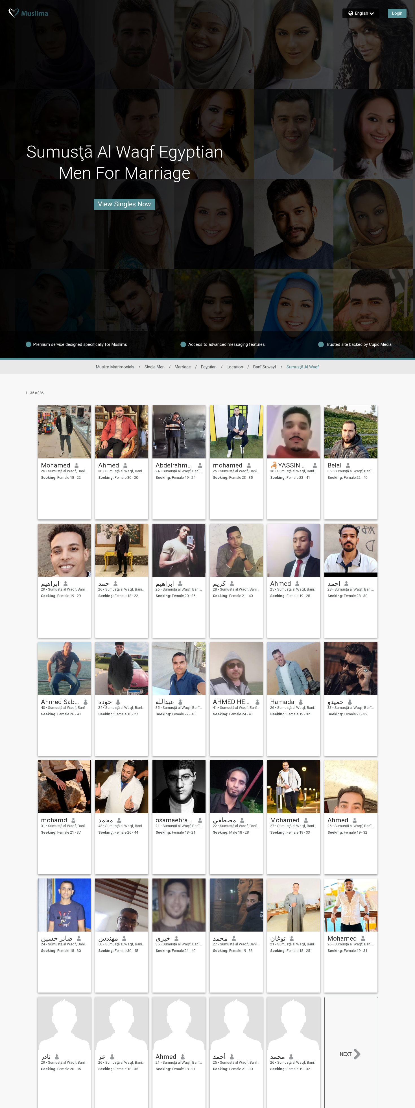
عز (102, 1056)
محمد (105, 820)
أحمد (219, 1056)
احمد (333, 583)
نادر (46, 1056)
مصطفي (224, 820)
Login (397, 13)
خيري (163, 938)
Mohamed (55, 465)
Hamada (282, 701)
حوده (105, 701)
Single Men (155, 367)
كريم (219, 583)
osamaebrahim (175, 820)
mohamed (228, 465)
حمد (103, 583)
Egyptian (209, 367)
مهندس (108, 938)
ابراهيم (50, 583)
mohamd (54, 820)
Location (235, 367)
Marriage (183, 367)
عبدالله (165, 701)
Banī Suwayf (264, 367)
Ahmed (108, 465)
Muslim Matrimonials (115, 367)
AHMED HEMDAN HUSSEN (232, 701)
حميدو (335, 701)
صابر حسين (57, 938)
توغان (277, 938)
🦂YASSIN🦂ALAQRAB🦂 (289, 465)
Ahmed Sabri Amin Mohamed (60, 701)
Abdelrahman (175, 465)
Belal (334, 465)
